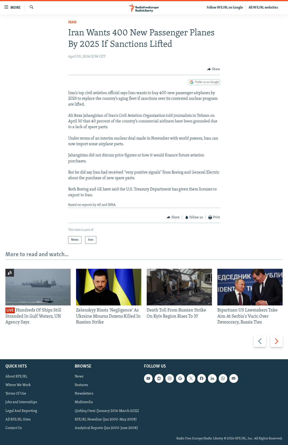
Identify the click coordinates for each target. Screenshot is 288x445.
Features (81, 385)
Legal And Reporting (21, 411)
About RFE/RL (16, 377)
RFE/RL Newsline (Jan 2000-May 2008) (106, 419)
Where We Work (18, 385)
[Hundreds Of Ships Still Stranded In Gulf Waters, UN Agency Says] (38, 287)
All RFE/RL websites (263, 7)
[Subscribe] (233, 378)
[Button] (213, 69)
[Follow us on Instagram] (169, 378)
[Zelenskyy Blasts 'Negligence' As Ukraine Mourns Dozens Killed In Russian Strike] (108, 287)
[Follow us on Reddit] (159, 378)
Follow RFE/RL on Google (225, 7)
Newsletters (84, 394)
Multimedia (84, 402)
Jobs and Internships (21, 402)
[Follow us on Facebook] (201, 378)
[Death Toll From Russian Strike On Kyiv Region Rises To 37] (179, 287)
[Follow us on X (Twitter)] (191, 378)
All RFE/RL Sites (18, 419)
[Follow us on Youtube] (148, 378)
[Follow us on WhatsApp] (223, 378)
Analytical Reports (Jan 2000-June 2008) (106, 428)
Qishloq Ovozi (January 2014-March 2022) (107, 411)
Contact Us (13, 428)
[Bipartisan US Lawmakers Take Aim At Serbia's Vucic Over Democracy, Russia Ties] (250, 287)
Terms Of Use (15, 394)
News (79, 377)
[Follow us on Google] (180, 378)
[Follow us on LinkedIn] (212, 378)
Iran (72, 22)
